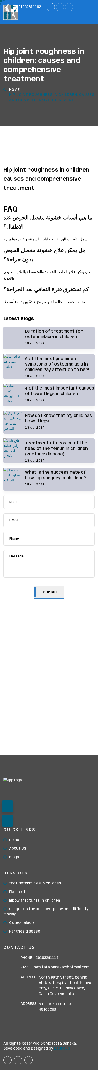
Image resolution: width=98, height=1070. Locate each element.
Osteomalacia (22, 923)
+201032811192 (28, 7)
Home (14, 90)
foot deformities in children (35, 883)
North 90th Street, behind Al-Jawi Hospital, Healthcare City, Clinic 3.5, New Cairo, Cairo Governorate (65, 986)
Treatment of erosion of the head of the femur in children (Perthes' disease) (56, 448)
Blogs (14, 857)
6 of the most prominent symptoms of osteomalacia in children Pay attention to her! (57, 364)
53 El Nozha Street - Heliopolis (57, 1006)
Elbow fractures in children (34, 901)
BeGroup (62, 1049)
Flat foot (17, 892)
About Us (17, 848)
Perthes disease (24, 931)
